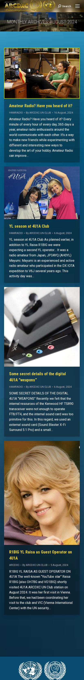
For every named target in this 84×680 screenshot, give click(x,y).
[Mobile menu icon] (77, 6)
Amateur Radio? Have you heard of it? (40, 105)
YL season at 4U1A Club (29, 226)
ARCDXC (14, 564)
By (38, 112)
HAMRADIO (16, 112)
